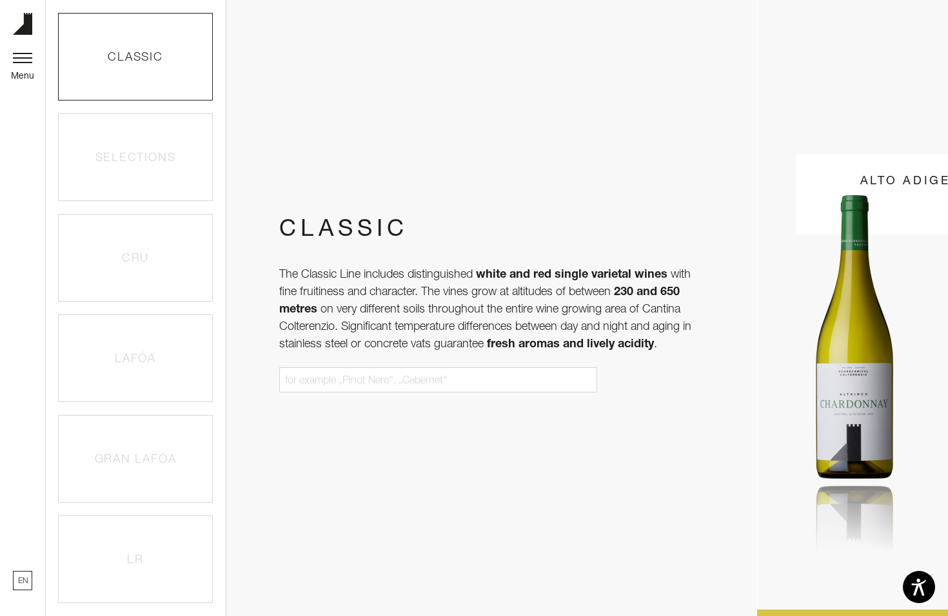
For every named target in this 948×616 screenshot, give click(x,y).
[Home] (22, 24)
